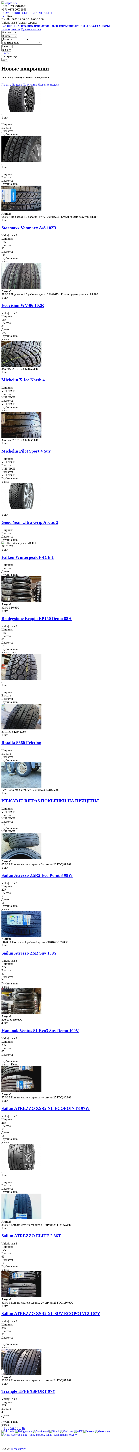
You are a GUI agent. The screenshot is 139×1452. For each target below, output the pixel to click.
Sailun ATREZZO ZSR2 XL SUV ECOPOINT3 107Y (50, 1313)
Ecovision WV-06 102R (22, 305)
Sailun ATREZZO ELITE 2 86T (31, 1235)
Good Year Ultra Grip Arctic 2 (29, 522)
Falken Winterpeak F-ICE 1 (27, 557)
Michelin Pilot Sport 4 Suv (26, 451)
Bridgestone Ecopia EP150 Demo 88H (36, 618)
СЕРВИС (28, 12)
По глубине (30, 84)
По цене (17, 84)
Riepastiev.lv (18, 1448)
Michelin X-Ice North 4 (23, 379)
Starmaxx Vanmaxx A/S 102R (28, 227)
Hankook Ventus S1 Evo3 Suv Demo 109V (40, 1030)
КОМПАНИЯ (11, 12)
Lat (3, 16)
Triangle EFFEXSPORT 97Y (28, 1391)
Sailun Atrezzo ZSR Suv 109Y (29, 953)
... (20, 1428)
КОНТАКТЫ (44, 12)
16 (23, 1428)
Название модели (48, 84)
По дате (6, 84)
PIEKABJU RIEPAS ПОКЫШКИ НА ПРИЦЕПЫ (50, 800)
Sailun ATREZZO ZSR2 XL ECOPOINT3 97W (45, 1108)
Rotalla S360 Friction (21, 742)
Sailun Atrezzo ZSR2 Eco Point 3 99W (37, 875)
